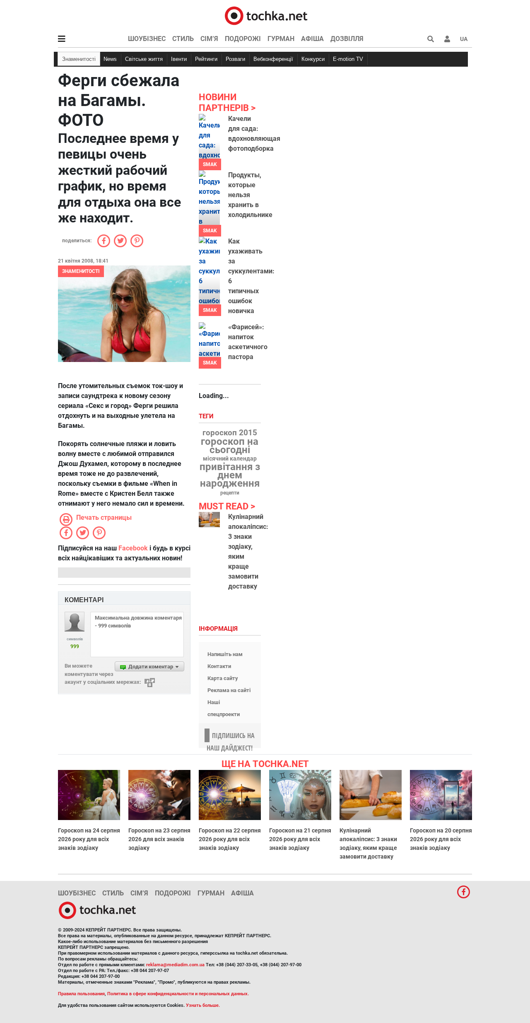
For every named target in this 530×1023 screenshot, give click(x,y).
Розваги (235, 59)
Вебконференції (273, 59)
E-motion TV (348, 59)
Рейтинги (206, 59)
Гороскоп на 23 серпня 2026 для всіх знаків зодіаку (159, 839)
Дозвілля (347, 39)
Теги (207, 416)
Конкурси (313, 59)
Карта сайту (222, 678)
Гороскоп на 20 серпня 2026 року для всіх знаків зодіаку (441, 839)
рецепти (229, 493)
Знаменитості (79, 59)
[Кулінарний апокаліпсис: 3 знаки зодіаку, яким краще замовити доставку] (209, 519)
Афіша (312, 39)
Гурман (280, 39)
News (110, 59)
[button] (447, 39)
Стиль (183, 39)
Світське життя (144, 59)
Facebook (133, 548)
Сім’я (209, 39)
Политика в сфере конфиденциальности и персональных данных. (178, 993)
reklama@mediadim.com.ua (175, 965)
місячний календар (230, 459)
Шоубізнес (147, 39)
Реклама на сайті (229, 690)
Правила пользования (81, 993)
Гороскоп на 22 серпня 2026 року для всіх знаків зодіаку (230, 839)
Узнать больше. (203, 1005)
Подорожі (243, 39)
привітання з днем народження (230, 475)
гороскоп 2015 (229, 432)
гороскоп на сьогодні (229, 445)
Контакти (219, 666)
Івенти (179, 59)
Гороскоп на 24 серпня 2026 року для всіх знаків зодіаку (89, 839)
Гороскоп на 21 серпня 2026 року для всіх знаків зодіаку (300, 839)
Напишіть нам (225, 654)
